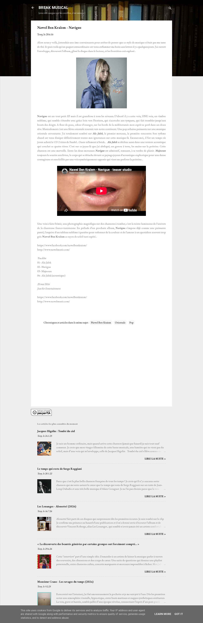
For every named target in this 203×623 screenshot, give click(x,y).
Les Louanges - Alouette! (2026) (56, 506)
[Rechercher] (170, 9)
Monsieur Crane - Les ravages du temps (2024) (65, 581)
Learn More (162, 614)
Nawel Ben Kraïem (101, 322)
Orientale (120, 322)
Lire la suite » (155, 458)
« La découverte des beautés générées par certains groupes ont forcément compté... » (88, 544)
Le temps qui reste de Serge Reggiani (59, 469)
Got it (178, 614)
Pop (131, 322)
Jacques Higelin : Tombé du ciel (56, 431)
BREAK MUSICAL (53, 7)
